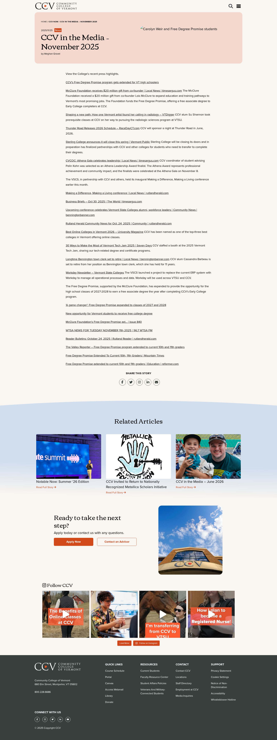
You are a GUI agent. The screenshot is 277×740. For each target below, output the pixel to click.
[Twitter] (52, 719)
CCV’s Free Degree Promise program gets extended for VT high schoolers (112, 82)
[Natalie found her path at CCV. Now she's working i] (211, 614)
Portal (108, 677)
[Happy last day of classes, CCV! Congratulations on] (114, 614)
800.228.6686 (43, 692)
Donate (109, 702)
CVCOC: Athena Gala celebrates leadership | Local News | (102, 161)
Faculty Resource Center (154, 677)
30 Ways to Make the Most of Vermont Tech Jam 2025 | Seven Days (109, 245)
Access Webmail (114, 689)
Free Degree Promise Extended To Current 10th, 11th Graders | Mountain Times (115, 355)
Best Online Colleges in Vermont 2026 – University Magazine (104, 232)
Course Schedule (114, 670)
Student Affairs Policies (153, 683)
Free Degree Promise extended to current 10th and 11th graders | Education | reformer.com (122, 364)
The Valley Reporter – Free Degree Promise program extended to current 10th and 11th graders (125, 347)
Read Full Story (45, 487)
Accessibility (218, 693)
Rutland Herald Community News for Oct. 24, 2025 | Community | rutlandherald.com (119, 223)
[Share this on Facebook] (122, 382)
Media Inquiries (184, 695)
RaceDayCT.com (129, 128)
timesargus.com (172, 91)
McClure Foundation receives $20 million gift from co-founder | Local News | (114, 91)
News (58, 30)
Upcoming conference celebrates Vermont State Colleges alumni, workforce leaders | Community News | (131, 210)
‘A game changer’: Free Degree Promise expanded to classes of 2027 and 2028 (116, 305)
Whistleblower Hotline (223, 699)
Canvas (109, 683)
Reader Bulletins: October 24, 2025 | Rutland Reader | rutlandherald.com (111, 339)
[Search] (231, 6)
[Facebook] (37, 719)
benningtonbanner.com (80, 215)
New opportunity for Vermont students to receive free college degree (109, 313)
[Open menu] (238, 6)
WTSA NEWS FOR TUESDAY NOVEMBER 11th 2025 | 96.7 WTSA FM (109, 330)
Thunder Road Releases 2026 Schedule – (92, 128)
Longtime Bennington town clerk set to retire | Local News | (103, 259)
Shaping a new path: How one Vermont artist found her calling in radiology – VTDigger (120, 114)
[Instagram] (139, 382)
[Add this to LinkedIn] (148, 382)
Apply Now (73, 542)
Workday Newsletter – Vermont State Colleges (95, 273)
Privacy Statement (221, 670)
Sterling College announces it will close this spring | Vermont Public (108, 142)
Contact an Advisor (117, 542)
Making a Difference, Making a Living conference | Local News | (106, 193)
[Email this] (156, 382)
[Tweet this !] (131, 382)
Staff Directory (184, 683)
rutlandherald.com (157, 193)
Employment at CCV (187, 689)
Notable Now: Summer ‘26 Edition (62, 481)
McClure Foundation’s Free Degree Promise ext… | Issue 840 (104, 322)
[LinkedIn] (60, 719)
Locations (181, 677)
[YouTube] (68, 719)
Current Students (149, 670)
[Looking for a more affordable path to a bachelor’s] (162, 614)
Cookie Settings (220, 677)
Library (109, 695)
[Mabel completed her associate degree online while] (65, 614)
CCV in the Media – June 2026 (200, 481)
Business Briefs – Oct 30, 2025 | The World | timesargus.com (104, 201)
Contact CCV (183, 670)
